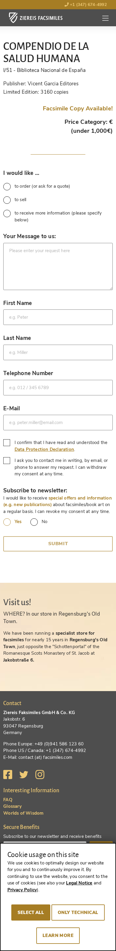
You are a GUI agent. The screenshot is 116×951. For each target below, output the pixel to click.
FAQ (7, 800)
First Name (17, 303)
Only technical (78, 912)
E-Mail (11, 408)
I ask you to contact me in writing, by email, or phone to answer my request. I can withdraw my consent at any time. (61, 467)
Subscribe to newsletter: (35, 490)
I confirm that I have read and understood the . (61, 446)
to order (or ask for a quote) (42, 186)
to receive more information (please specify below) (58, 216)
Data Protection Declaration (44, 449)
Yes (18, 522)
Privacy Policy (22, 890)
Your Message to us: (29, 236)
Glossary (12, 806)
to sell (20, 200)
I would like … (21, 173)
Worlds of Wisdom (23, 813)
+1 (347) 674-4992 (88, 4)
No (44, 522)
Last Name (17, 338)
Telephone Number (28, 373)
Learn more (58, 935)
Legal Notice (79, 883)
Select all (31, 912)
